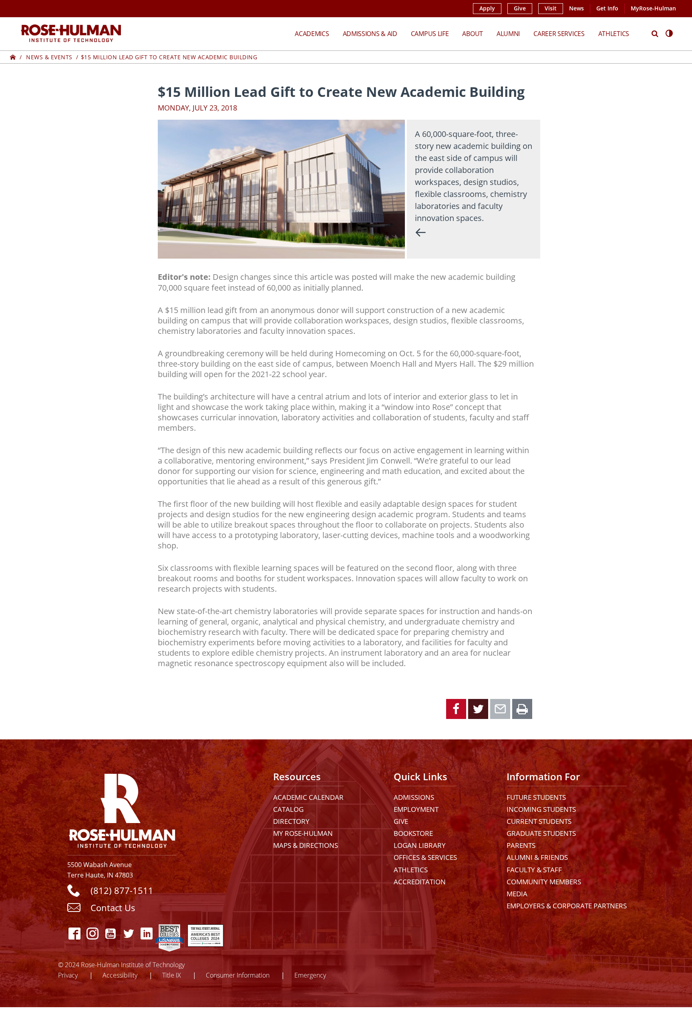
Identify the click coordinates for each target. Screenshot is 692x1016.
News (576, 8)
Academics (312, 33)
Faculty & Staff (534, 869)
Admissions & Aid (370, 33)
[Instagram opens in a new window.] (92, 933)
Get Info (607, 8)
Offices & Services (425, 857)
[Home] (13, 57)
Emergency (310, 975)
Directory (291, 821)
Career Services (559, 33)
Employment (416, 809)
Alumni (508, 33)
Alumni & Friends (537, 857)
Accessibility (120, 975)
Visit (551, 8)
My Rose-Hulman (303, 833)
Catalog (288, 809)
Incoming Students (541, 809)
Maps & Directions (305, 845)
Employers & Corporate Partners (567, 905)
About (472, 33)
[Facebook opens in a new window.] (74, 933)
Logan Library (420, 845)
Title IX (171, 975)
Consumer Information (238, 975)
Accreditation (420, 881)
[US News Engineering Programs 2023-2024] (169, 933)
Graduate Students (541, 833)
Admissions (414, 797)
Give (520, 8)
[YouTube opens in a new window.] (110, 933)
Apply (487, 8)
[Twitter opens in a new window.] (128, 933)
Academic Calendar (308, 797)
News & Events (49, 57)
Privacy (68, 975)
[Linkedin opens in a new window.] (146, 933)
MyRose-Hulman (653, 8)
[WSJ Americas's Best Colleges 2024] (205, 933)
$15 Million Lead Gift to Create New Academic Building (169, 57)
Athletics (613, 33)
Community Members (544, 881)
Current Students (539, 821)
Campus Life (430, 33)
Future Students (536, 797)
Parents (521, 845)
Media (517, 893)
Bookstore (413, 833)
